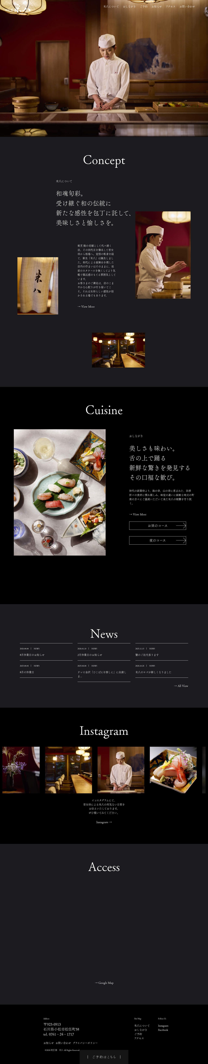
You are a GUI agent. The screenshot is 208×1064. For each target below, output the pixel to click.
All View (181, 685)
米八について (111, 6)
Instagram (104, 822)
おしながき (129, 6)
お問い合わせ (187, 6)
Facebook (163, 1030)
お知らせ (156, 6)
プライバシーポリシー (85, 1043)
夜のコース (157, 540)
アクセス (171, 6)
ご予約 (144, 6)
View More (86, 306)
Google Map (104, 982)
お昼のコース (158, 525)
